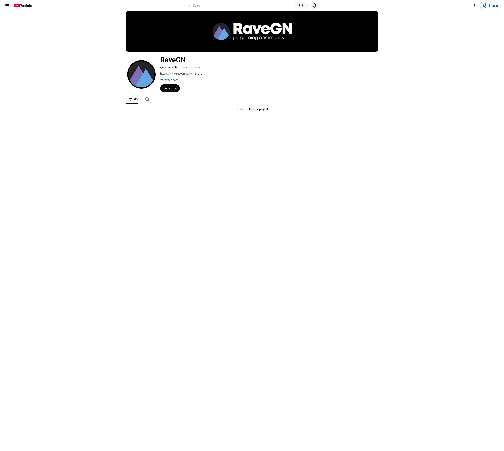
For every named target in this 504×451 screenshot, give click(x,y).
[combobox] (243, 5)
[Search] (301, 5)
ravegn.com (170, 79)
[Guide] (7, 5)
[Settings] (474, 5)
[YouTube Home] (23, 5)
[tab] (132, 99)
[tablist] (252, 99)
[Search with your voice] (315, 5)
